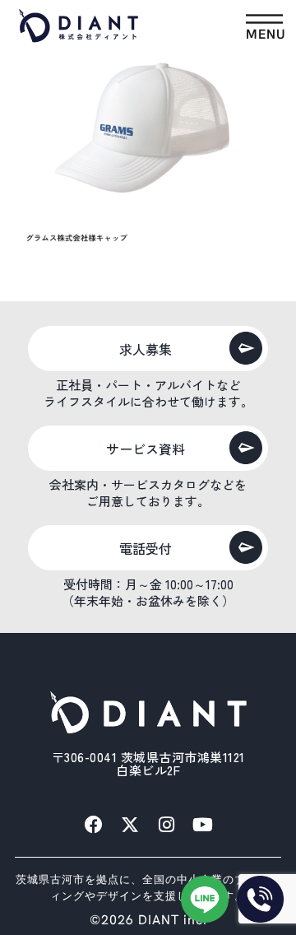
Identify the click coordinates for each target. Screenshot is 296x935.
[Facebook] (94, 825)
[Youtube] (202, 825)
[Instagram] (166, 825)
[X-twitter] (130, 825)
